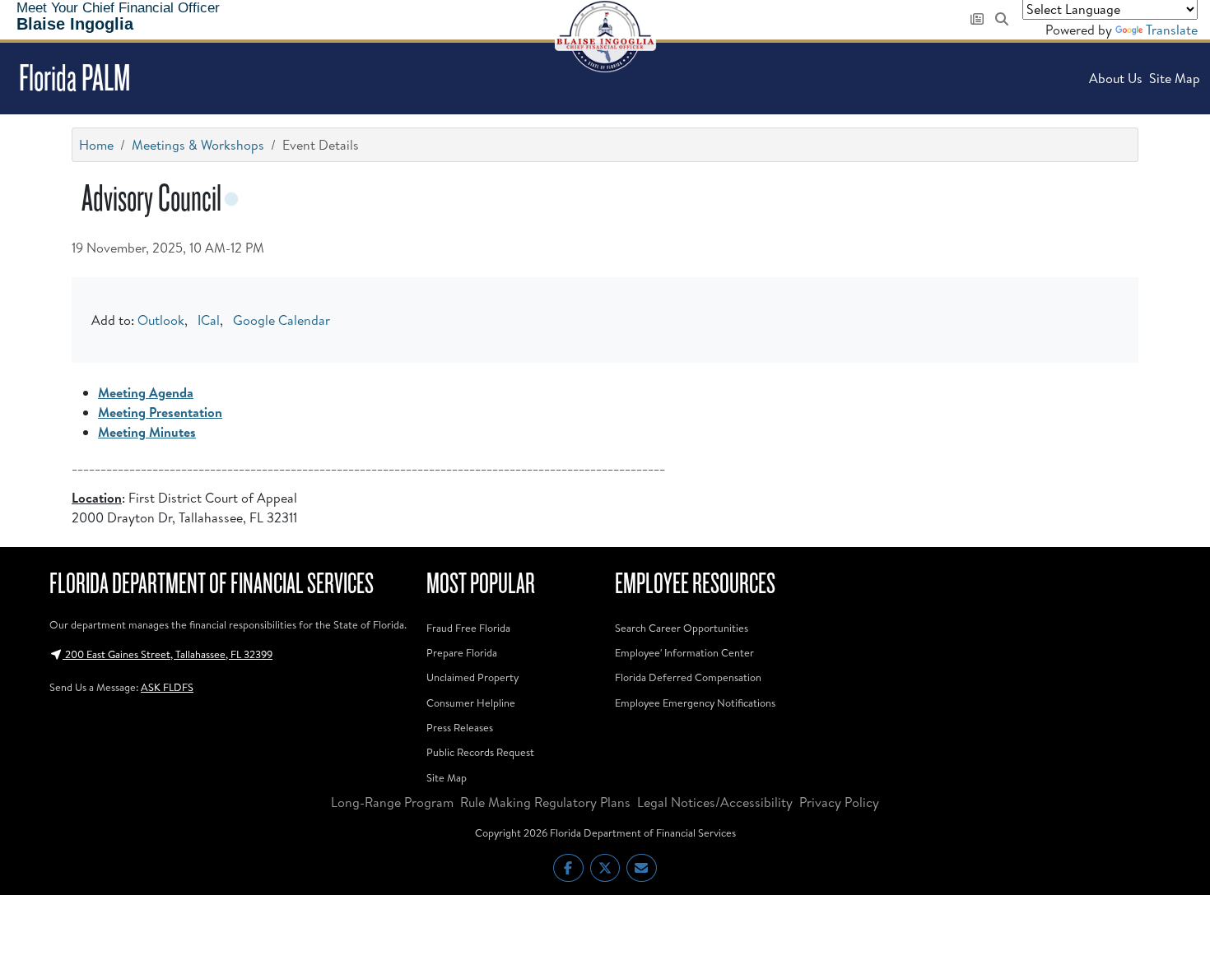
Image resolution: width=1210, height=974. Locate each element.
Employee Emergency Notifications (695, 702)
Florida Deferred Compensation (688, 677)
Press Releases (459, 727)
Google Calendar (281, 320)
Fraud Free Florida (468, 627)
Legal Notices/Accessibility (715, 802)
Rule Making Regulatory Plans (545, 802)
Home (96, 145)
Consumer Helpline (470, 702)
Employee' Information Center (684, 652)
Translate (1172, 30)
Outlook (160, 320)
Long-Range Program (392, 802)
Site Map (1174, 78)
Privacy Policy (839, 802)
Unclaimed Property (472, 677)
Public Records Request (480, 751)
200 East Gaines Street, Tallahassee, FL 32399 (167, 654)
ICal (209, 320)
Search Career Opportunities (681, 627)
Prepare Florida (461, 652)
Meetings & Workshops (198, 145)
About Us (1116, 78)
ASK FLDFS (167, 686)
